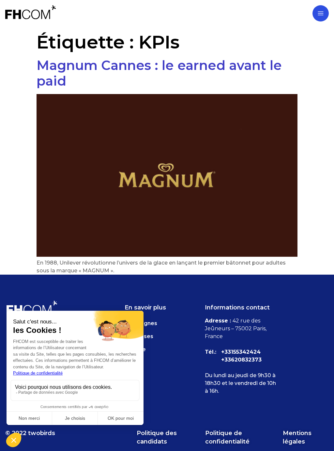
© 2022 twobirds (30, 433)
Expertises (139, 336)
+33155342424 (241, 352)
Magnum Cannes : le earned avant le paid (159, 73)
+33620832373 (241, 360)
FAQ (130, 362)
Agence (135, 349)
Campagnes (141, 323)
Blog (131, 375)
